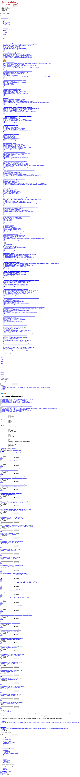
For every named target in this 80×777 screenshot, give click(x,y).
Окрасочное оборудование (8, 194)
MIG (10, 429)
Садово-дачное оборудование (9, 237)
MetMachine (11, 416)
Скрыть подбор (3, 448)
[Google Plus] (5, 393)
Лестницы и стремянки (8, 159)
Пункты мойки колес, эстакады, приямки (12, 217)
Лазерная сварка (12, 445)
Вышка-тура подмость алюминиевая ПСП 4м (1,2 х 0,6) (15, 341)
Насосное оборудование (8, 188)
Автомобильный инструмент (9, 43)
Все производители (4, 378)
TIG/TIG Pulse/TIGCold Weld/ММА (16, 443)
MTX (10, 417)
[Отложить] (1, 459)
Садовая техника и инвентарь (9, 221)
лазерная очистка (12, 444)
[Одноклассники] (4, 393)
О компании (5, 28)
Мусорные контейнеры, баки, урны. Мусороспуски (14, 179)
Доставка (5, 26)
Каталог (4, 21)
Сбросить (14, 448)
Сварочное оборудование (8, 253)
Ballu (1, 365)
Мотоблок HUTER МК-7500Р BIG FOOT (12, 328)
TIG (10, 440)
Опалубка (5, 200)
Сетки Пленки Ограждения (9, 248)
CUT (10, 428)
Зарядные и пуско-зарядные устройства (11, 138)
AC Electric (2, 357)
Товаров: (2, 449)
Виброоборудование (7, 77)
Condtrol (2, 374)
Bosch (1, 367)
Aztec (1, 363)
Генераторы (5, 98)
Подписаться (15, 734)
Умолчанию (11, 450)
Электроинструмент (7, 311)
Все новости (3, 386)
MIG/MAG (11, 430)
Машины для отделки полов (9, 171)
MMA (10, 434)
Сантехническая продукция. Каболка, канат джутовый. (15, 325)
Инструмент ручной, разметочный (10, 139)
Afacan (1, 359)
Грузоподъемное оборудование (9, 117)
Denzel (10, 415)
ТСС (10, 424)
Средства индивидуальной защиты (10, 276)
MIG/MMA (11, 433)
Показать (9, 448)
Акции (4, 25)
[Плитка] (1, 451)
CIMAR (2, 372)
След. (13, 711)
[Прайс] (3, 451)
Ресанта (10, 421)
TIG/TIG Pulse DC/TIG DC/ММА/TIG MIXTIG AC (19, 441)
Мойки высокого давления (8, 177)
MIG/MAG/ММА (12, 431)
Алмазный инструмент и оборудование (11, 53)
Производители (6, 22)
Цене (15, 450)
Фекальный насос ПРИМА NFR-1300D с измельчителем (15, 335)
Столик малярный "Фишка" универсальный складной (14, 351)
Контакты (5, 30)
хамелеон (11, 446)
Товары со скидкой (13, 426)
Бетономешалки (6, 74)
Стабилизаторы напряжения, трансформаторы (13, 277)
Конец (16, 711)
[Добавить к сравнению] (1, 458)
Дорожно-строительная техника (10, 131)
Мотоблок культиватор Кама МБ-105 (11, 338)
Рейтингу (19, 450)
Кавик (10, 419)
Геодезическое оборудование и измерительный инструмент (15, 105)
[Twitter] (2, 393)
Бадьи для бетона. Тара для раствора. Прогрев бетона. (14, 64)
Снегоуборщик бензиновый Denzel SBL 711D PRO (14, 345)
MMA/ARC (11, 436)
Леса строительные (7, 156)
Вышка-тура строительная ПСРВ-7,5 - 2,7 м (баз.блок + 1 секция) (17, 348)
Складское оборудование (8, 268)
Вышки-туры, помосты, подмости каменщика (13, 86)
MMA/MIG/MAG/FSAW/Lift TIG (16, 438)
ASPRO (2, 361)
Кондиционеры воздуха (8, 155)
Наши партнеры (9, 29)
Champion (2, 370)
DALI (1, 376)
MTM (10, 439)
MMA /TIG (11, 435)
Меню (4, 34)
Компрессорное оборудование (9, 143)
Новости (5, 23)
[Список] (2, 451)
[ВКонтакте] (1, 393)
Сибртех (11, 422)
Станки (4, 283)
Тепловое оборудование (8, 299)
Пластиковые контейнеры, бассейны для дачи (12, 209)
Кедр (10, 420)
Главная (4, 20)
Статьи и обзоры (6, 24)
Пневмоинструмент (7, 212)
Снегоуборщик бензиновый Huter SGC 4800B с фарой (14, 331)
